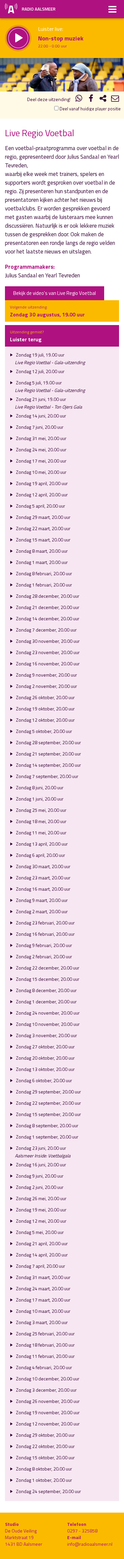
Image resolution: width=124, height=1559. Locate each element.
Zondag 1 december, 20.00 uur (46, 1001)
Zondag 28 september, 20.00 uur (48, 742)
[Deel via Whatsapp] (79, 99)
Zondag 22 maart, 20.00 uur (42, 528)
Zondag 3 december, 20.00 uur (46, 1389)
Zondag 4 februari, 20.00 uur (43, 1367)
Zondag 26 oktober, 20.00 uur (45, 697)
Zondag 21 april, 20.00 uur (41, 1243)
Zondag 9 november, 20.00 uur (46, 674)
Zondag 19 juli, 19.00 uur (39, 354)
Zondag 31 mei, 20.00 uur (40, 438)
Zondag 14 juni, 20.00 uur (40, 415)
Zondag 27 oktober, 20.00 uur (45, 1046)
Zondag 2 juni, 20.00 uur (39, 1187)
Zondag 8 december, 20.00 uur (46, 990)
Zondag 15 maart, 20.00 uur (42, 539)
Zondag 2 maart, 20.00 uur (41, 911)
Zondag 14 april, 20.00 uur (41, 1254)
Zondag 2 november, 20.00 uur (46, 686)
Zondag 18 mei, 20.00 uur (40, 821)
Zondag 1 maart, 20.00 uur (41, 562)
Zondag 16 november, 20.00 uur (47, 663)
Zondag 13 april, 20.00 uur (41, 843)
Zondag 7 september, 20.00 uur (46, 776)
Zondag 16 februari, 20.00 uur (45, 933)
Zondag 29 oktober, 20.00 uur (45, 1434)
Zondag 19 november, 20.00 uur (47, 1412)
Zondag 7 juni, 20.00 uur (39, 426)
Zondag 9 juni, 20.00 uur (39, 1175)
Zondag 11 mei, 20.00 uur (40, 832)
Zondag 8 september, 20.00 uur (46, 1125)
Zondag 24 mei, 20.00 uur (40, 449)
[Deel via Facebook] (91, 99)
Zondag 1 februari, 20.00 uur (43, 584)
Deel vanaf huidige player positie (90, 108)
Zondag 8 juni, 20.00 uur (39, 787)
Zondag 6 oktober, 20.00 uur (43, 1080)
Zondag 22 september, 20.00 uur (48, 1102)
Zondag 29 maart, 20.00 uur (42, 517)
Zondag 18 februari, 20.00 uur (45, 1344)
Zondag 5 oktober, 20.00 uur (43, 731)
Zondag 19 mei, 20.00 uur (40, 1209)
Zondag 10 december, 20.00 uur (47, 1378)
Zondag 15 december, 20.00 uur (47, 978)
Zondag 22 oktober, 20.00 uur (45, 1446)
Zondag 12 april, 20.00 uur (41, 494)
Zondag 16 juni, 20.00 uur (40, 1164)
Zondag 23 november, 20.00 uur (47, 652)
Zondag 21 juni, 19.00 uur (40, 399)
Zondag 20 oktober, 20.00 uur (45, 1057)
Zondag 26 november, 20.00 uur (47, 1401)
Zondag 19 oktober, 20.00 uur (45, 708)
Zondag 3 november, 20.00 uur (46, 1035)
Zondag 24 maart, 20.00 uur (42, 1288)
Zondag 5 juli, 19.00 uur (38, 382)
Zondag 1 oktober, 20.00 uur (43, 1479)
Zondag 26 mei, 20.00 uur (40, 1198)
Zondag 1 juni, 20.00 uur (39, 798)
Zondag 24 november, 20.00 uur (47, 1012)
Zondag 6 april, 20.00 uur (40, 855)
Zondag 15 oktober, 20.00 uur (45, 1457)
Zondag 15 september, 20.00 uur (48, 1114)
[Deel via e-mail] (115, 99)
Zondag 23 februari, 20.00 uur (45, 922)
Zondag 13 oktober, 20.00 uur (45, 1069)
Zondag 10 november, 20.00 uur (47, 1024)
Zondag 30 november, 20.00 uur (47, 641)
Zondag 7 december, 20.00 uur (46, 629)
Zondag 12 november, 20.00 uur (47, 1423)
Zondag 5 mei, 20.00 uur (39, 1232)
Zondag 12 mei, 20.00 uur (40, 1220)
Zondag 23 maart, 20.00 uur (42, 877)
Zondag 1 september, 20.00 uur (46, 1136)
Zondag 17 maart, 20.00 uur (42, 1299)
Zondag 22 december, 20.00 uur (47, 967)
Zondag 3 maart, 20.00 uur (41, 1322)
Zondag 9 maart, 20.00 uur (41, 900)
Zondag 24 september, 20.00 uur (48, 1491)
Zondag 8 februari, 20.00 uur (43, 573)
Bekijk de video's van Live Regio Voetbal (54, 293)
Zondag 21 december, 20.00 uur (47, 607)
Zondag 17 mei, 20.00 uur (40, 460)
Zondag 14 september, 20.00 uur (48, 764)
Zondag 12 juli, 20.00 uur (39, 371)
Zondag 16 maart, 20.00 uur (42, 888)
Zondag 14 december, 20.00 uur (47, 618)
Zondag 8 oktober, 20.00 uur (43, 1468)
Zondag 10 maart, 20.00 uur (42, 1311)
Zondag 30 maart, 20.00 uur (42, 866)
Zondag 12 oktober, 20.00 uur (45, 719)
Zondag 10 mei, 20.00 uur (40, 472)
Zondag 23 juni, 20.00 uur (40, 1147)
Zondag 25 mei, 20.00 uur (40, 810)
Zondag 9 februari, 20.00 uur (43, 945)
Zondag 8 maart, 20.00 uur (41, 550)
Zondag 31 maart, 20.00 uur (42, 1277)
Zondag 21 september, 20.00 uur (48, 753)
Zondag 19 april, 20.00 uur (41, 483)
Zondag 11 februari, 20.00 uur (45, 1356)
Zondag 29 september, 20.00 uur (48, 1091)
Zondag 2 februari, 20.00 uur (43, 956)
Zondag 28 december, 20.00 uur (47, 595)
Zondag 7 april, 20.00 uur (40, 1265)
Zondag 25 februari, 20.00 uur (45, 1333)
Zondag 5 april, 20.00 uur (40, 505)
